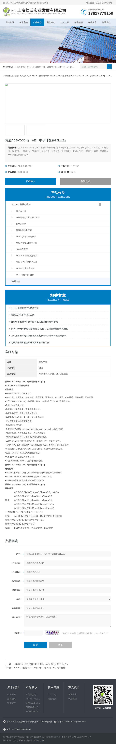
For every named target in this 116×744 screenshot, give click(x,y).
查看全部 (16, 281)
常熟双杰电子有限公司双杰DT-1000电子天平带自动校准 (33, 694)
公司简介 (11, 694)
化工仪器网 (18, 740)
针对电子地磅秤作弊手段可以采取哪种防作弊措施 (34, 321)
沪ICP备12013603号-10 (80, 737)
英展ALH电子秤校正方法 (22, 315)
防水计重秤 (21, 224)
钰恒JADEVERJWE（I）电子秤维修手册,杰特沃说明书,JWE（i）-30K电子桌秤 (33, 703)
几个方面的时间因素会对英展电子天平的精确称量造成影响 (38, 335)
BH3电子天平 (22, 249)
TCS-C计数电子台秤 (25, 275)
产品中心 (37, 22)
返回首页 (90, 3)
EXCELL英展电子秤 (40, 75)
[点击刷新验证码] (52, 633)
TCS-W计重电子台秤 (25, 268)
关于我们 (23, 22)
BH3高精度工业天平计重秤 (28, 217)
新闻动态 (11, 699)
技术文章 (65, 22)
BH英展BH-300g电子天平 (33, 707)
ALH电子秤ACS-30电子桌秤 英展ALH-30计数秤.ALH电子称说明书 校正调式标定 (33, 699)
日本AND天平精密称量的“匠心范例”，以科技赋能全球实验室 (39, 328)
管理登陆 (28, 740)
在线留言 (100, 3)
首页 (17, 75)
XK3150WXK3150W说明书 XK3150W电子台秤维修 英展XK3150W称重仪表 (33, 711)
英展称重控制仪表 (24, 230)
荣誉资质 (78, 22)
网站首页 (10, 22)
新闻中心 (51, 22)
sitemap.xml (38, 740)
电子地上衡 (21, 211)
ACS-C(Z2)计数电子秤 (26, 236)
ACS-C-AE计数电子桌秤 (61, 75)
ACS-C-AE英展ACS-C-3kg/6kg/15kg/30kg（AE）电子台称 (39, 668)
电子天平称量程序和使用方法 (25, 308)
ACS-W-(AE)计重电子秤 (26, 243)
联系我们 (109, 3)
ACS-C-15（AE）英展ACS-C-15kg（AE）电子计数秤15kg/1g (41, 664)
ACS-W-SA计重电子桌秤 (27, 256)
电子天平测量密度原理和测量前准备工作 (30, 342)
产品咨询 (30, 181)
